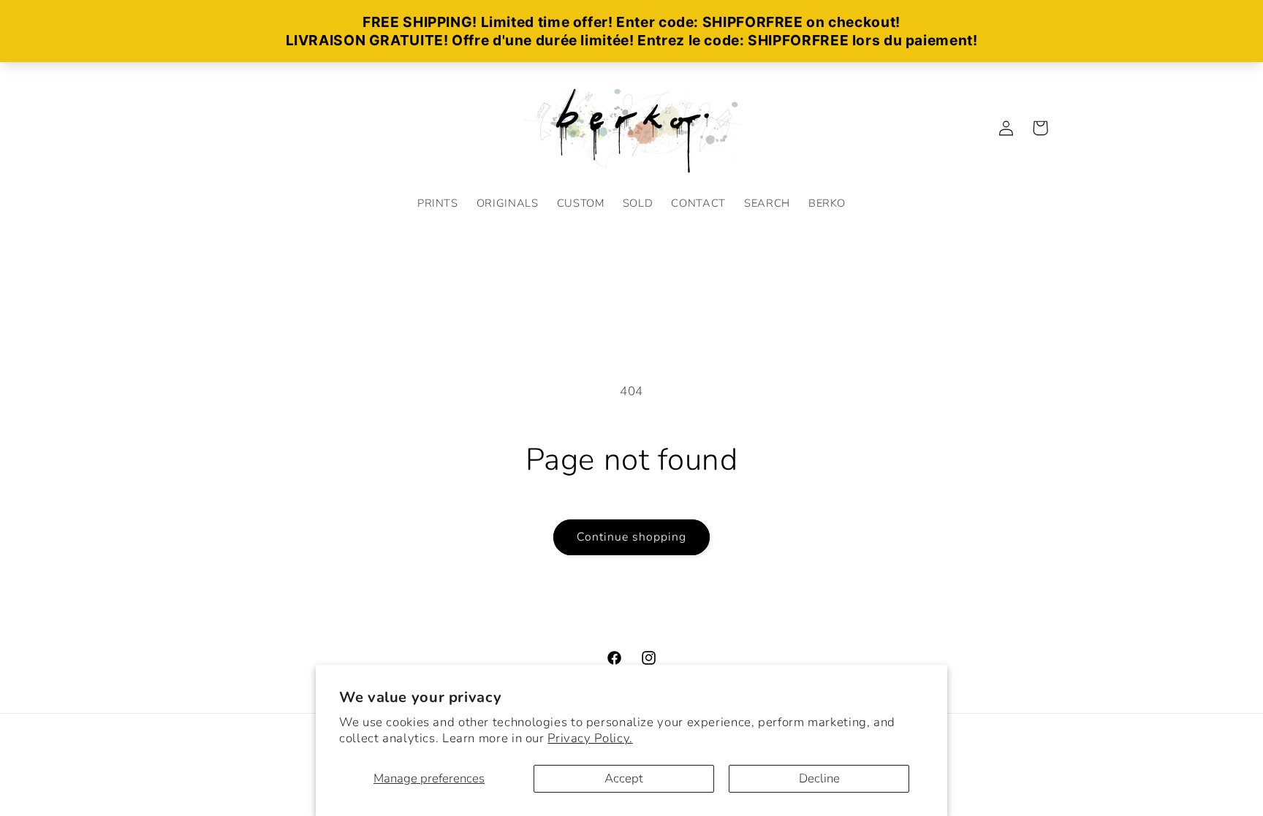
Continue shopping (632, 537)
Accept (623, 778)
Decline (819, 778)
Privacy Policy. (589, 738)
